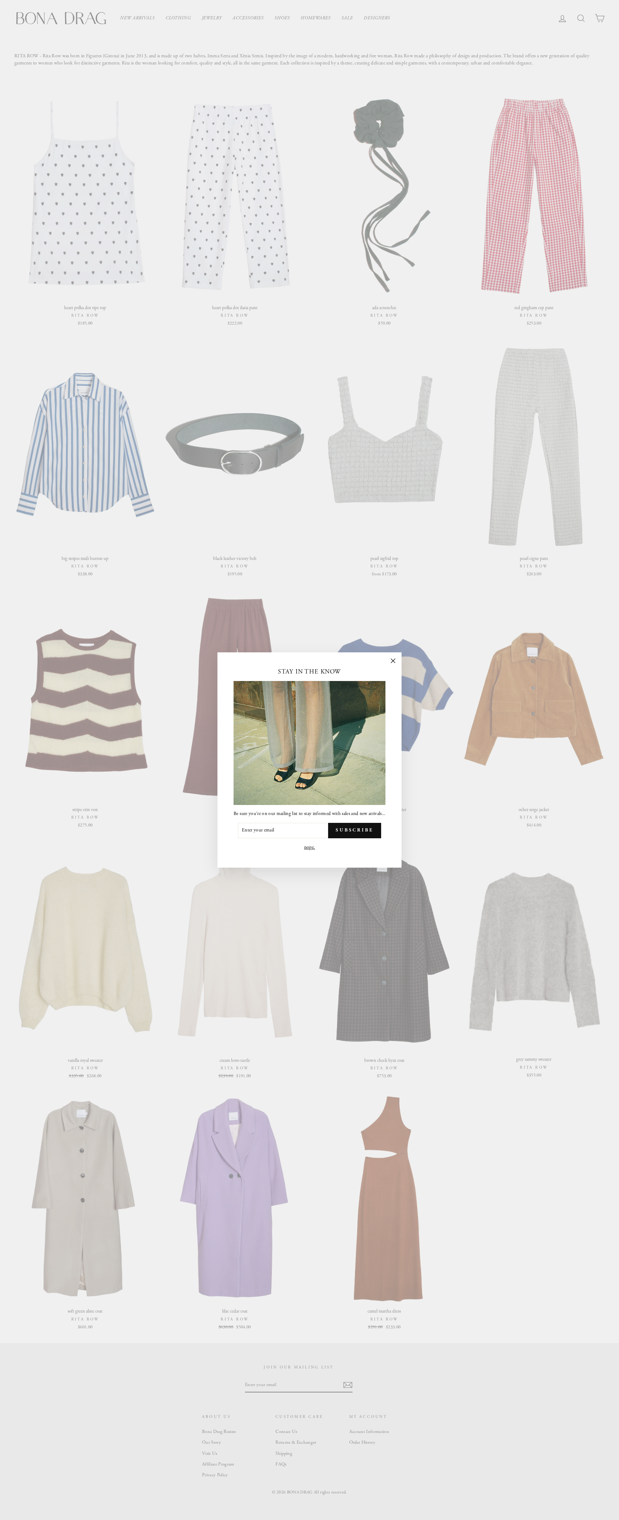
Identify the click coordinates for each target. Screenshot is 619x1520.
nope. (309, 847)
